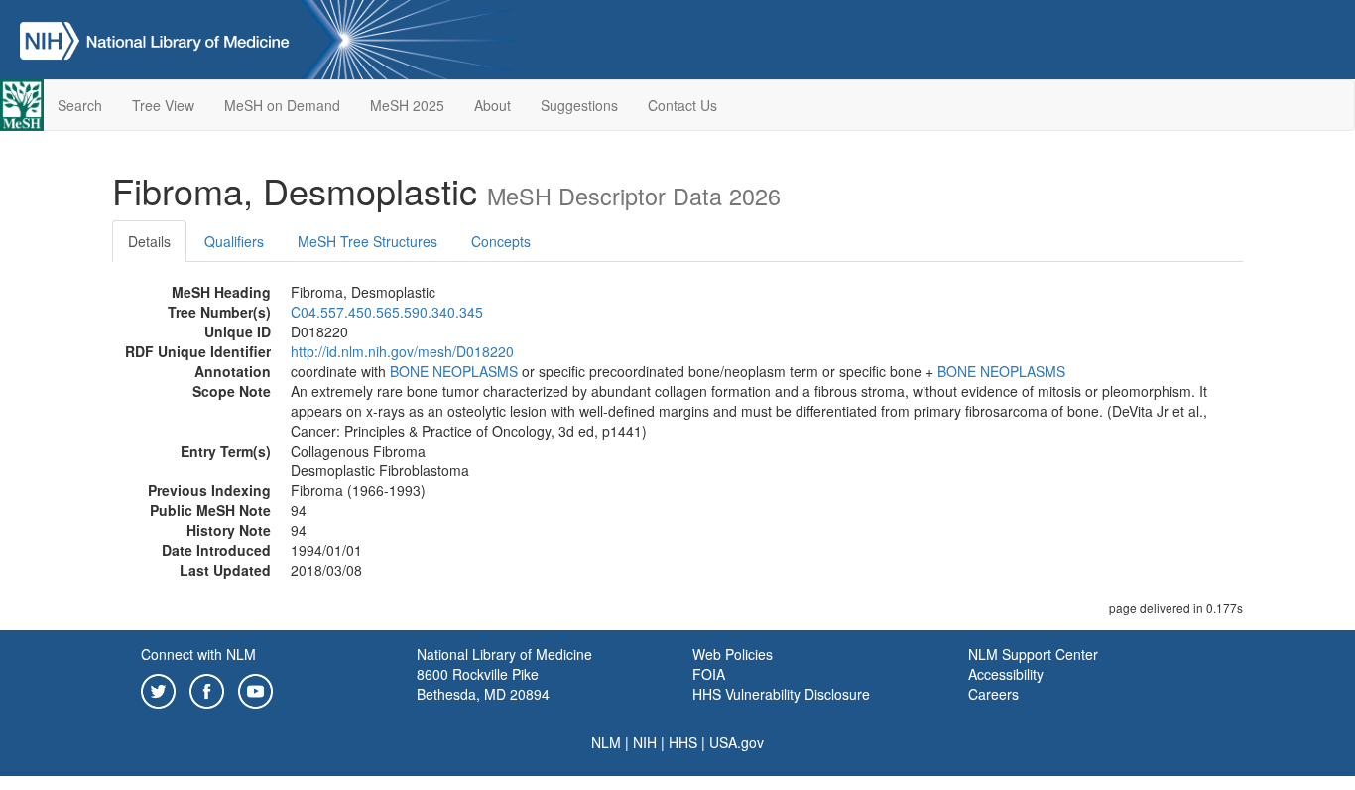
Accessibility (1006, 674)
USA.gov (736, 742)
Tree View (163, 105)
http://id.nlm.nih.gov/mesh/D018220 (402, 351)
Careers (993, 694)
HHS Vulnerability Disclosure (781, 694)
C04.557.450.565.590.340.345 (387, 312)
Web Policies (732, 654)
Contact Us (682, 105)
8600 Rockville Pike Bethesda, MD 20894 (483, 684)
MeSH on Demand (282, 105)
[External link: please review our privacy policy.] (158, 689)
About (492, 105)
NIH (645, 742)
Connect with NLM (198, 654)
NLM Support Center (1033, 654)
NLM (606, 742)
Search (80, 105)
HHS (683, 742)
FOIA (708, 674)
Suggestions (579, 105)
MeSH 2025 (407, 105)
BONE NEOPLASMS (454, 371)
